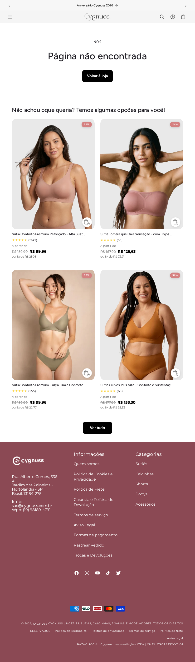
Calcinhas (145, 474)
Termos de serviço (91, 515)
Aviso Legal (84, 525)
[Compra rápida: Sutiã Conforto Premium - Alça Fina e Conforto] (87, 373)
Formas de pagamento (95, 535)
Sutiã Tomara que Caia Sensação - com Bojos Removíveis (137, 234)
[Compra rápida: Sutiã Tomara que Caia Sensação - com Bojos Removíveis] (175, 222)
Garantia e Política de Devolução (93, 502)
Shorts (142, 484)
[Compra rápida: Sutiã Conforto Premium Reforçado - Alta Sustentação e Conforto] (87, 222)
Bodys (141, 494)
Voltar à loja (97, 76)
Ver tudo (97, 428)
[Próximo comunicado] (185, 5)
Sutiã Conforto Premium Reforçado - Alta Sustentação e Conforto (48, 234)
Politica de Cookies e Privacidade (93, 477)
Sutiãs (141, 464)
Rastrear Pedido (89, 545)
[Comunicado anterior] (9, 5)
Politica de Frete (89, 489)
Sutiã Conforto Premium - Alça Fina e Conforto (47, 385)
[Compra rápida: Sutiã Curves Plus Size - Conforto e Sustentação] (175, 373)
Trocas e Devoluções (93, 555)
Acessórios (146, 504)
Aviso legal (175, 638)
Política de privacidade (108, 630)
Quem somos (86, 464)
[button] (10, 17)
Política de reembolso (71, 630)
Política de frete (171, 630)
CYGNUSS (40, 623)
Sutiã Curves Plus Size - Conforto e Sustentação (137, 385)
